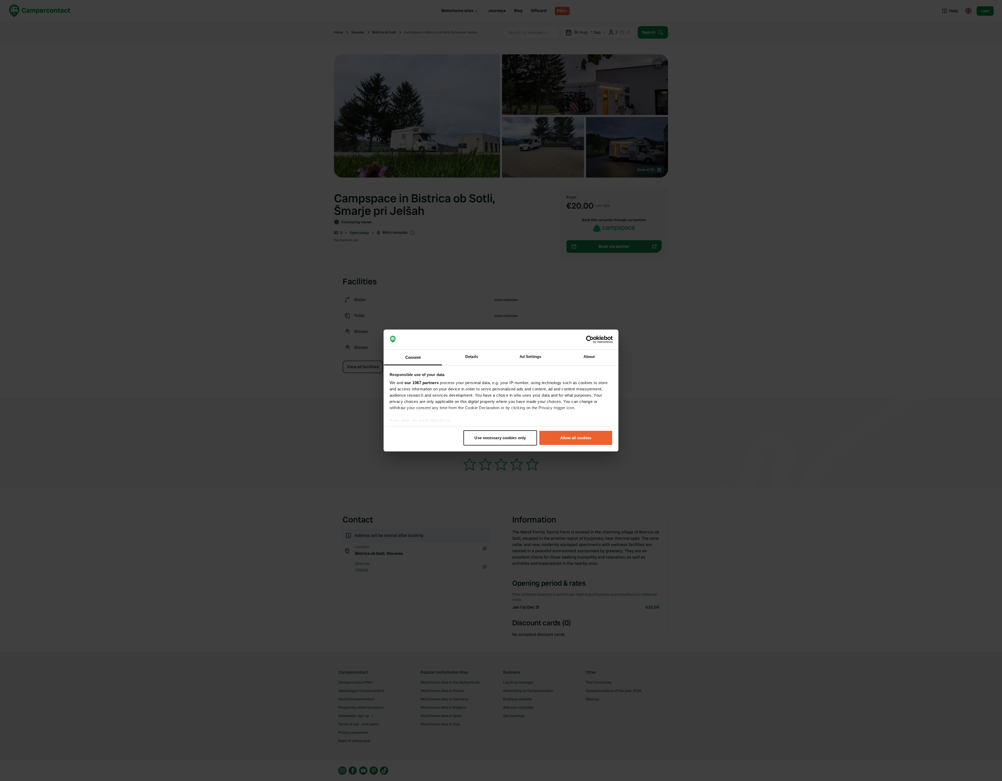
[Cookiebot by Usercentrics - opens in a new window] (590, 339)
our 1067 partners (421, 382)
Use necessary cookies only (500, 438)
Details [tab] (471, 356)
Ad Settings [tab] (530, 356)
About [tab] (589, 356)
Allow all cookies (576, 438)
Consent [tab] (413, 357)
